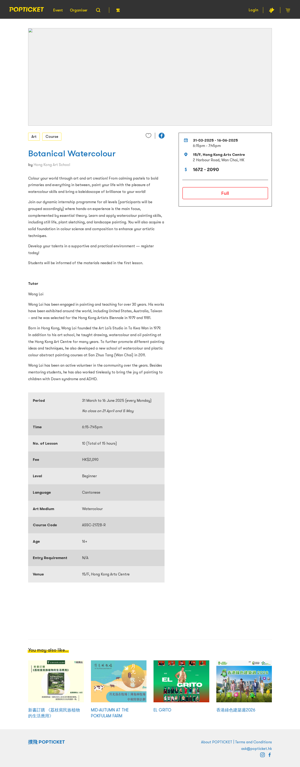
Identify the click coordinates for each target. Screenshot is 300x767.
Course (51, 136)
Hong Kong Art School (52, 164)
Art (34, 136)
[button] (162, 136)
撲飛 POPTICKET (46, 742)
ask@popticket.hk (256, 748)
